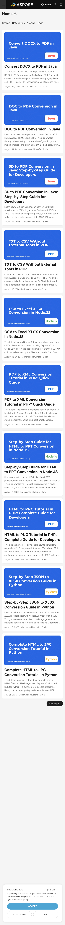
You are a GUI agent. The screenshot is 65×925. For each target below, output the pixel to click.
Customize (19, 914)
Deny (46, 914)
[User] (55, 4)
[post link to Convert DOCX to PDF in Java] (32, 60)
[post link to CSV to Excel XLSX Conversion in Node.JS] (32, 328)
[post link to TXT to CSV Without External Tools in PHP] (32, 260)
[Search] (61, 4)
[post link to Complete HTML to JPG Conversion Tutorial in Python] (32, 666)
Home (7, 13)
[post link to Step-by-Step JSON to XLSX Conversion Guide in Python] (32, 598)
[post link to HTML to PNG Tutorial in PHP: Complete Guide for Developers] (32, 530)
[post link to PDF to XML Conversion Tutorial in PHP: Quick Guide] (32, 395)
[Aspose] (22, 4)
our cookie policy (21, 900)
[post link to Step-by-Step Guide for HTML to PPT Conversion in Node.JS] (32, 463)
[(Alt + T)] (15, 13)
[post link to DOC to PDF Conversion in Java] (32, 123)
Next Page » (54, 703)
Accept (32, 906)
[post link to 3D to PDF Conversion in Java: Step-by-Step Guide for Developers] (32, 190)
